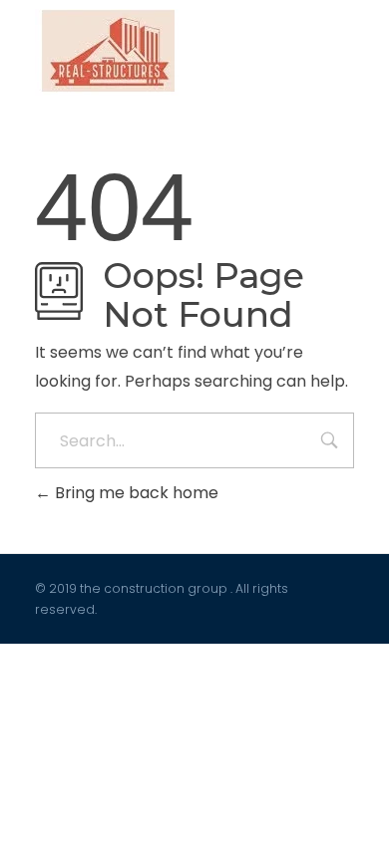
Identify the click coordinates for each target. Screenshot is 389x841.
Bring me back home (134, 492)
